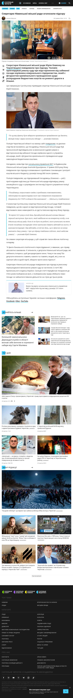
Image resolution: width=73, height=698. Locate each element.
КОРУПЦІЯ (5, 8)
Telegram (61, 298)
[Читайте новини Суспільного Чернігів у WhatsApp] (28, 677)
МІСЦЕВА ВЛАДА (42, 605)
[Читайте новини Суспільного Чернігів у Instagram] (8, 677)
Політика (5, 639)
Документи (41, 663)
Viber (17, 301)
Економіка (6, 620)
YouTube (24, 301)
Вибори (4, 623)
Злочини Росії (7, 642)
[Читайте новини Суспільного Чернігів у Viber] (18, 677)
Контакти (5, 657)
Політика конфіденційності (12, 663)
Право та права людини (11, 633)
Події (4, 614)
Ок (66, 691)
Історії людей (42, 636)
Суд (18, 8)
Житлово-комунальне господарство (16, 629)
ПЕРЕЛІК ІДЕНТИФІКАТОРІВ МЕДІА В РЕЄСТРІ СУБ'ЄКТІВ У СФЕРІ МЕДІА (52, 667)
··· (53, 3)
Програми (5, 666)
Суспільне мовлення (9, 660)
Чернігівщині (13, 67)
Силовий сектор (57, 8)
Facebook (10, 301)
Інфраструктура (43, 629)
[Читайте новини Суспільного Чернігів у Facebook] (3, 677)
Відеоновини (7, 648)
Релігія (39, 639)
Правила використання (46, 660)
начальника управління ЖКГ (41, 164)
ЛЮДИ (4, 605)
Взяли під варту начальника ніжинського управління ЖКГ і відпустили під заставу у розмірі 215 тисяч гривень (46, 288)
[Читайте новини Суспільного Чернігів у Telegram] (23, 677)
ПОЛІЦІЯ (12, 8)
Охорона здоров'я (44, 626)
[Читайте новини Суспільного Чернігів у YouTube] (13, 677)
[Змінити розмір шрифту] (69, 18)
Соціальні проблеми (45, 642)
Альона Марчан (11, 18)
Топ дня (40, 648)
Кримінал (24, 8)
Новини (5, 602)
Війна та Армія (42, 645)
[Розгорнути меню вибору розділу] (20, 3)
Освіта (39, 620)
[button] (3, 66)
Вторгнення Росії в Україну (47, 602)
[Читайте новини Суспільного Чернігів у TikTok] (33, 677)
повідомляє (50, 143)
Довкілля (5, 626)
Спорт (4, 645)
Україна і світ (43, 3)
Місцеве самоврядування (43, 8)
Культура (40, 617)
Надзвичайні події (44, 623)
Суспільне (26, 687)
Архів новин (41, 657)
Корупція (31, 8)
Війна (35, 3)
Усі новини (27, 3)
